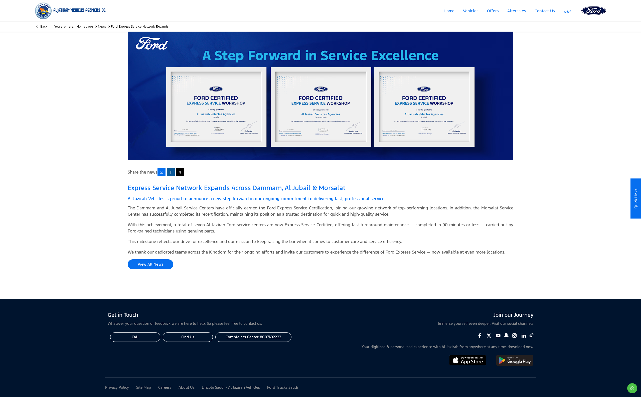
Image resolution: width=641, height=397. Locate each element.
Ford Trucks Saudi (282, 387)
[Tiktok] (531, 335)
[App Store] (467, 364)
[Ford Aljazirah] (70, 11)
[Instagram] (514, 335)
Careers (164, 387)
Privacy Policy (117, 387)
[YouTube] (498, 335)
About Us (187, 387)
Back (43, 27)
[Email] (161, 172)
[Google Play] (514, 364)
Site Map (143, 387)
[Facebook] (479, 335)
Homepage (85, 27)
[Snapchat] (506, 335)
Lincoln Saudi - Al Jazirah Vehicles (231, 387)
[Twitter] (489, 335)
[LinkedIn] (523, 335)
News (102, 27)
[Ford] (593, 10)
